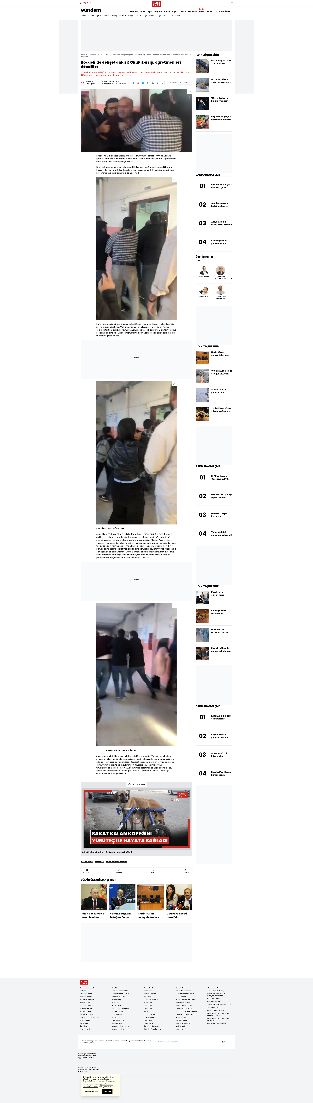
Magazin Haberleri (87, 1000)
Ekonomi (134, 11)
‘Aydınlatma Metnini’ (90, 1087)
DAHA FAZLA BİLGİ (91, 1091)
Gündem (91, 10)
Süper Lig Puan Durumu (152, 1029)
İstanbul (152, 16)
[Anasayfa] (84, 982)
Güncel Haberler (86, 997)
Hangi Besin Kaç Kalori (184, 1008)
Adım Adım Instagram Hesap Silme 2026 (218, 1019)
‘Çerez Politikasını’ (106, 1085)
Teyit (145, 16)
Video (209, 11)
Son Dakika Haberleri (87, 988)
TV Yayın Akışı (117, 1023)
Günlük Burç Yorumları (120, 1008)
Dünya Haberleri (86, 1005)
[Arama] (81, 3)
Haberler (84, 55)
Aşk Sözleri (147, 997)
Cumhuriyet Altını (150, 1014)
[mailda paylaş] (153, 83)
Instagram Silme (118, 1029)
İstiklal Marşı (116, 1000)
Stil (215, 11)
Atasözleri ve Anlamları (215, 988)
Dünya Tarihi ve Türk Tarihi (185, 1000)
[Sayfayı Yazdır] (158, 83)
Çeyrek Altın (148, 1005)
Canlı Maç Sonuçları (151, 1026)
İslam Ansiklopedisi (183, 1003)
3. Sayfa (101, 55)
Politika (83, 16)
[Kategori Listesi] (232, 3)
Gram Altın (148, 1003)
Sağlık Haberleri (86, 1008)
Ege (159, 16)
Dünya (143, 11)
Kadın (167, 11)
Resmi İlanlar (225, 11)
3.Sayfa (91, 16)
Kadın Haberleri (85, 1011)
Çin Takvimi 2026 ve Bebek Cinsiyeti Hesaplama (217, 995)
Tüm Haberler (175, 16)
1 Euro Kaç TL (148, 1023)
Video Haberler (181, 988)
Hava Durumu (117, 1014)
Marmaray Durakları (183, 1023)
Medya (130, 16)
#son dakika (87, 861)
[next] (191, 902)
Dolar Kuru (84, 1023)
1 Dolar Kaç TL (149, 1020)
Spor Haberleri (85, 1003)
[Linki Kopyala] (163, 83)
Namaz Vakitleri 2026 (120, 991)
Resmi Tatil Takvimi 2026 (216, 1023)
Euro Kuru (83, 1026)
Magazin (158, 11)
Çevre (165, 16)
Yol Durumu (116, 1017)
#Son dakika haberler (116, 861)
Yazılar (182, 11)
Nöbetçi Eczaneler (118, 997)
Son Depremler (117, 1011)
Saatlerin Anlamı (150, 994)
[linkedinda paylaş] (143, 83)
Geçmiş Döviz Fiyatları (215, 1010)
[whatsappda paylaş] (148, 83)
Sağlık (175, 11)
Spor (150, 11)
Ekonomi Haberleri (86, 994)
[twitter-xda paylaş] (138, 83)
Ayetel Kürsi (148, 991)
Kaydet (225, 1042)
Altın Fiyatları (85, 1020)
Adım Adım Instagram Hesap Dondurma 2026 (218, 1014)
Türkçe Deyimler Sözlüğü (216, 991)
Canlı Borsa (116, 988)
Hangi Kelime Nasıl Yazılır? (185, 1014)
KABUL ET (107, 1091)
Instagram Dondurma (120, 1026)
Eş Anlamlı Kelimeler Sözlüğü (186, 1011)
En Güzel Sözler (181, 1017)
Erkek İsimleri (180, 1026)
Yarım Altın (148, 1008)
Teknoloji (192, 11)
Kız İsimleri (179, 1029)
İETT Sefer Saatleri (213, 999)
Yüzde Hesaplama (214, 1007)
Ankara (138, 16)
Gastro (202, 11)
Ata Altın (147, 1011)
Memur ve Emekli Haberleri (89, 1017)
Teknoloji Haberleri (87, 1014)
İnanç (114, 16)
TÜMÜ (198, 261)
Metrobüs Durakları (182, 1020)
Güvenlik (107, 16)
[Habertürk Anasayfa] (156, 3)
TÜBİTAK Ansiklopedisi (184, 1005)
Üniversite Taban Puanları (185, 994)
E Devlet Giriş (116, 1005)
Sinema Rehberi (118, 1020)
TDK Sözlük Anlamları (183, 991)
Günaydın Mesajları (151, 1000)
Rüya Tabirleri (181, 997)
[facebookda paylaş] (133, 83)
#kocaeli (99, 861)
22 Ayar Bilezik (149, 1017)
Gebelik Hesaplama (214, 1002)
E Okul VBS (116, 1003)
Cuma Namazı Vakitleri (120, 994)
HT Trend (122, 16)
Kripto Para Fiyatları (87, 1029)
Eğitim (98, 16)
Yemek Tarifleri (149, 988)
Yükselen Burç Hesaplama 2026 (219, 1004)
